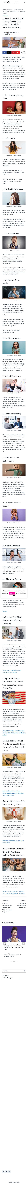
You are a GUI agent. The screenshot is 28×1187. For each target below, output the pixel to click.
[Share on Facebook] (4, 52)
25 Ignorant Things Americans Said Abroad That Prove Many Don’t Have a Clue (13, 733)
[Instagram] (9, 1171)
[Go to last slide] (4, 943)
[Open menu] (24, 2)
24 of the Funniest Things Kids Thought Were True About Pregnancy (7, 906)
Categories (5, 975)
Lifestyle (5, 16)
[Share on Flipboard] (18, 52)
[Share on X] (9, 52)
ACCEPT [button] (12, 593)
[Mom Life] (10, 2)
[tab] (10, 961)
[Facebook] (3, 1171)
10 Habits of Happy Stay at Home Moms (21, 904)
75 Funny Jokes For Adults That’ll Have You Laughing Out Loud (13, 947)
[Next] (23, 943)
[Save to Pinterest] (13, 52)
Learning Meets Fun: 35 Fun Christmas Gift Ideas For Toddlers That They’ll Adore (13, 793)
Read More (23, 593)
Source (4, 611)
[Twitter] (6, 1171)
